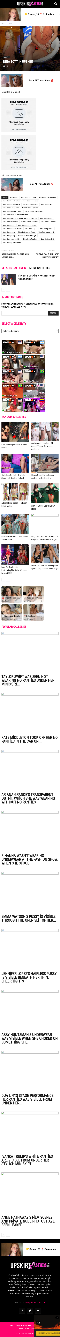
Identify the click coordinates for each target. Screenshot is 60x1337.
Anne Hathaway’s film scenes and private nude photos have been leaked (28, 1221)
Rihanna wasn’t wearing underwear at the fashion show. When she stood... (29, 859)
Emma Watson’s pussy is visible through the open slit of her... (28, 918)
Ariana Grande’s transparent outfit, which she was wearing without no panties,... (28, 798)
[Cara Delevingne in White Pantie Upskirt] (15, 432)
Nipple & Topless (23, 1325)
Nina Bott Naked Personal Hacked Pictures (20, 218)
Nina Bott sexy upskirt (11, 239)
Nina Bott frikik (46, 204)
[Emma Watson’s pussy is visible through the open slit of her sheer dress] (30, 892)
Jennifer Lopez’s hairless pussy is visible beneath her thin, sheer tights (29, 977)
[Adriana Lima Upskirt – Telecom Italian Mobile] (15, 491)
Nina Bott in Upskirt (30, 208)
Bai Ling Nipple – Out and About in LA (15, 256)
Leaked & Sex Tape (26, 1328)
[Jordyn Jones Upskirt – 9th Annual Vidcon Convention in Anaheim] (45, 431)
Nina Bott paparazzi (46, 232)
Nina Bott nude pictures (12, 228)
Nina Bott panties (46, 228)
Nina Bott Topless (30, 239)
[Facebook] (22, 1311)
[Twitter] (30, 1311)
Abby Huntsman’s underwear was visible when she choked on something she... (29, 1038)
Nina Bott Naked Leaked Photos (15, 215)
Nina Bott (14, 197)
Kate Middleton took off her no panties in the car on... (29, 739)
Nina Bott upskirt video (12, 242)
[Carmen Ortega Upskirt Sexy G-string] (45, 493)
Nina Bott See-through (27, 235)
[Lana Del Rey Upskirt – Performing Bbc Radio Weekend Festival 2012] (15, 554)
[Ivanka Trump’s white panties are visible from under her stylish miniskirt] (30, 1132)
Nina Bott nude (9, 225)
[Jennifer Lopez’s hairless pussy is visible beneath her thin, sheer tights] (30, 949)
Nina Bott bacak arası (47, 197)
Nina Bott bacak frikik (11, 201)
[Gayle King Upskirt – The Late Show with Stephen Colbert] (15, 463)
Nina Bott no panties (29, 222)
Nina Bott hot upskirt (11, 208)
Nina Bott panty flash (26, 232)
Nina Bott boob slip (30, 201)
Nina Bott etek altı (30, 204)
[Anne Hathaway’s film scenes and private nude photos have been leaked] (30, 1193)
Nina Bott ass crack (28, 197)
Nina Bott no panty (48, 222)
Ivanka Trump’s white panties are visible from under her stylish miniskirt (27, 1160)
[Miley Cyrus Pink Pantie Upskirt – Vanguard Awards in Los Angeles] (45, 524)
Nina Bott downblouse (11, 204)
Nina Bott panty (9, 232)
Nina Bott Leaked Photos (12, 211)
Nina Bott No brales (10, 222)
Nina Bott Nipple (46, 218)
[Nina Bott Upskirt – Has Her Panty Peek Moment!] (8, 279)
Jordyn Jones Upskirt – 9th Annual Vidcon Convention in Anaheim (43, 446)
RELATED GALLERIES (13, 268)
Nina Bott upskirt (47, 239)
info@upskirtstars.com (35, 1302)
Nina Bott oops (30, 228)
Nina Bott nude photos (27, 225)
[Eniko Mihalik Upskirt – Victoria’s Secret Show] (15, 524)
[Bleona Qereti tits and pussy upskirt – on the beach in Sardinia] (45, 463)
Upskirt (12, 23)
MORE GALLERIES (39, 268)
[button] (56, 4)
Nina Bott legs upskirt (34, 211)
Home (4, 23)
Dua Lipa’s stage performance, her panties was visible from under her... (27, 1099)
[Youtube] (38, 1311)
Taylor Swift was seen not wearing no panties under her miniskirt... (27, 680)
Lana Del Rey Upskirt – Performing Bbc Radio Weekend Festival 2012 (14, 570)
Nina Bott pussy (9, 235)
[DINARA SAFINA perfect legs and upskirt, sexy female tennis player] (45, 553)
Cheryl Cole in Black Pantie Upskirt (47, 256)
